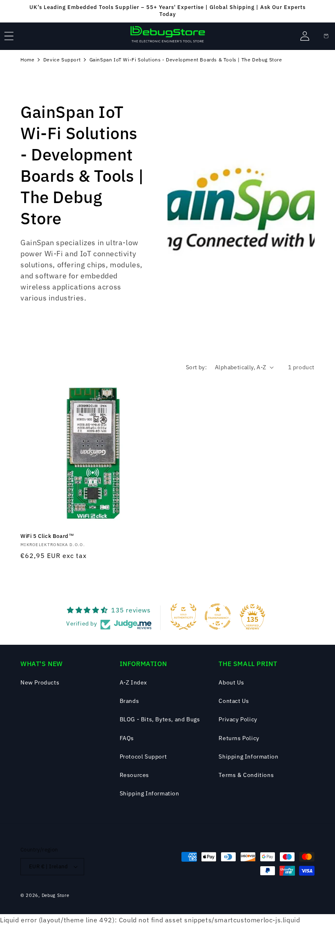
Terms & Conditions (246, 775)
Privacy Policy (238, 719)
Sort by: (196, 367)
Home (27, 59)
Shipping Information (149, 793)
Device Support (61, 59)
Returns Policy (239, 738)
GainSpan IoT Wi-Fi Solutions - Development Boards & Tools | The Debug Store (185, 59)
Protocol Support (143, 756)
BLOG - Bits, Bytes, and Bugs (160, 719)
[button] (9, 36)
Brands (129, 701)
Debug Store (55, 895)
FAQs (127, 738)
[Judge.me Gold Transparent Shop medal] (218, 616)
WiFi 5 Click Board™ (47, 536)
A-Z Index (133, 682)
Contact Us (234, 701)
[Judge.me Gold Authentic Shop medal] (183, 616)
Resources (134, 775)
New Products (39, 682)
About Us (231, 682)
